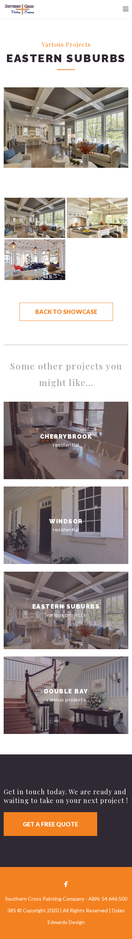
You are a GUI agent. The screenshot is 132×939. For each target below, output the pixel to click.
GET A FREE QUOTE (50, 824)
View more (66, 441)
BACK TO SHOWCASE (66, 311)
